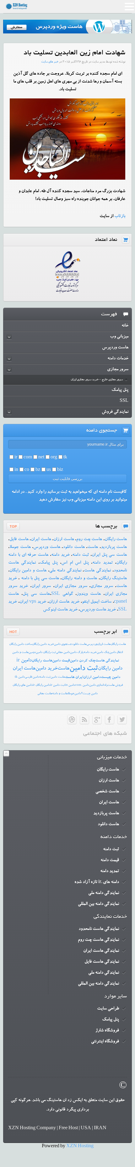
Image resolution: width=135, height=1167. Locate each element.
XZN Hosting (80, 1146)
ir (15, 457)
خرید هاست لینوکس (60, 609)
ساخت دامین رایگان (20, 644)
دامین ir (24, 661)
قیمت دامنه (109, 860)
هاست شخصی (107, 791)
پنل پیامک (49, 563)
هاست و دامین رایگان (27, 570)
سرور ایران (41, 586)
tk (65, 457)
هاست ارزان (63, 539)
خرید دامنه (60, 555)
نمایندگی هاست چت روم (98, 940)
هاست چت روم (89, 539)
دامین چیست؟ (89, 694)
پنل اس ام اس (75, 563)
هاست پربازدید (114, 547)
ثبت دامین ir (57, 685)
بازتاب (119, 216)
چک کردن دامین (82, 661)
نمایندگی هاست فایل (101, 962)
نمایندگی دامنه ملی (65, 570)
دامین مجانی (63, 652)
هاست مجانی (44, 694)
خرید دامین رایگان (43, 644)
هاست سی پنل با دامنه (39, 578)
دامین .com (82, 685)
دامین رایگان (110, 669)
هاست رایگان (116, 539)
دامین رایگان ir (41, 685)
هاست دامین (58, 677)
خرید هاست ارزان (64, 602)
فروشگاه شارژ (107, 1030)
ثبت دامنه (80, 555)
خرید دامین (46, 669)
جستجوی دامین (63, 644)
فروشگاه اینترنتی (105, 1041)
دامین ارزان (92, 677)
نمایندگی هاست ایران (101, 951)
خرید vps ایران (32, 602)
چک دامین (103, 652)
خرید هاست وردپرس (98, 609)
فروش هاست (115, 685)
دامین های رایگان (23, 685)
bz (37, 470)
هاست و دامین (20, 652)
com (28, 457)
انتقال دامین (116, 652)
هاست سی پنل (36, 594)
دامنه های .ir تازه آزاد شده (96, 882)
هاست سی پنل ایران (109, 555)
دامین (77, 694)
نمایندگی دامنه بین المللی (98, 904)
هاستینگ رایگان (113, 578)
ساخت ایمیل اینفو (96, 602)
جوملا (71, 694)
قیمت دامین (61, 661)
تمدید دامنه (102, 563)
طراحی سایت (108, 1008)
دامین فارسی (32, 677)
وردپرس (92, 644)
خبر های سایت (49, 62)
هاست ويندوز (89, 594)
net (41, 457)
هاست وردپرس (46, 547)
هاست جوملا (20, 547)
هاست (92, 547)
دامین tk (20, 677)
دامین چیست (110, 677)
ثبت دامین (83, 669)
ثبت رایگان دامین (46, 652)
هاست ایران (41, 539)
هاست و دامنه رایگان (79, 578)
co (26, 470)
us (48, 470)
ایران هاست (74, 677)
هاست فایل (19, 539)
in (16, 470)
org (54, 457)
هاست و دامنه (60, 694)
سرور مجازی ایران (70, 586)
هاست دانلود (74, 547)
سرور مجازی (101, 586)
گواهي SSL (62, 594)
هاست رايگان (118, 644)
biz (60, 470)
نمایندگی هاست (97, 570)
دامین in (70, 685)
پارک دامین (77, 652)
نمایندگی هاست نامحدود (98, 929)
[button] (129, 7)
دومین (32, 652)
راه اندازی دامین (98, 685)
